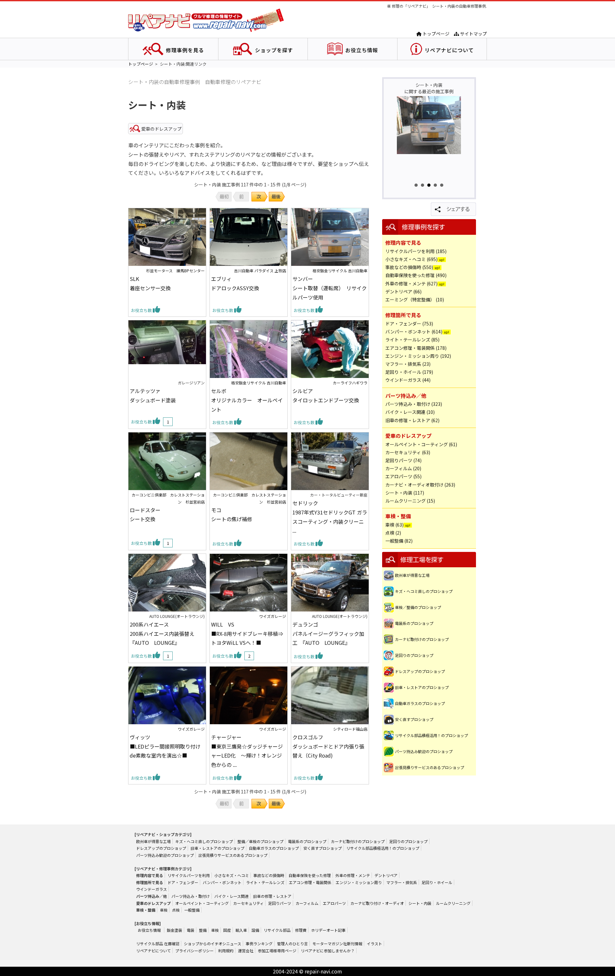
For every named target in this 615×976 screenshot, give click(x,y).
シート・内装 (419, 903)
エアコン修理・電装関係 (310, 882)
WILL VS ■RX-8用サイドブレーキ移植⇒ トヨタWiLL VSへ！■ (247, 633)
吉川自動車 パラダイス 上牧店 (260, 270)
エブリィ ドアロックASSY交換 (235, 283)
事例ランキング (259, 943)
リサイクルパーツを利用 (189, 875)
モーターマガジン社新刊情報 (337, 943)
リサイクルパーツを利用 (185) (416, 251)
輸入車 (241, 930)
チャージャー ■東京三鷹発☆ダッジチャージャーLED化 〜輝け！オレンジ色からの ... (247, 750)
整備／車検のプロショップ (260, 841)
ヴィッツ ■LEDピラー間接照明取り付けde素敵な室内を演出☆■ (165, 746)
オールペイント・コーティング (202, 903)
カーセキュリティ (248, 903)
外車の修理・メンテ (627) (411, 283)
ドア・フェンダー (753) (409, 323)
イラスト (374, 943)
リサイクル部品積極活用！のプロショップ (431, 735)
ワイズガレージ (272, 616)
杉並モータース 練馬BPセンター (175, 270)
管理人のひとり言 (292, 943)
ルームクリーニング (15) (410, 500)
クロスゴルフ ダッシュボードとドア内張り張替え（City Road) (328, 746)
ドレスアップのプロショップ (420, 671)
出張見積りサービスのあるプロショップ (429, 767)
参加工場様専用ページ (277, 950)
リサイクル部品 (277, 930)
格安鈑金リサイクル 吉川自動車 (340, 270)
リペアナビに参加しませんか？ (328, 950)
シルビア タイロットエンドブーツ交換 (325, 395)
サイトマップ (473, 33)
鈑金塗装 (174, 930)
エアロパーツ (334, 903)
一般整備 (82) (399, 540)
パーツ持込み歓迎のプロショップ (424, 751)
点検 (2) (393, 532)
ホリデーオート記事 (328, 930)
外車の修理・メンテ (352, 875)
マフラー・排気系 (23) (407, 364)
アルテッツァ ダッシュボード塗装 (153, 395)
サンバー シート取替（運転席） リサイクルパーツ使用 (329, 288)
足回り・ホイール (437, 882)
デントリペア (386, 875)
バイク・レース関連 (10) (410, 412)
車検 (164, 910)
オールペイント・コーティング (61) (421, 444)
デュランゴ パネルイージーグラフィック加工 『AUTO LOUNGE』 (328, 633)
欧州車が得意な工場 (412, 575)
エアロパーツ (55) (403, 476)
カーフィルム (307, 903)
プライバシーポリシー (194, 950)
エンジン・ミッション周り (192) (418, 356)
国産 (227, 930)
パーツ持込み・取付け (190, 896)
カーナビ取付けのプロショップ (422, 639)
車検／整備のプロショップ (418, 607)
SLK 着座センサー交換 (150, 283)
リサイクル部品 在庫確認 (157, 943)
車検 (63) (394, 524)
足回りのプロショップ (414, 655)
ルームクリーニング (453, 903)
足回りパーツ (279, 903)
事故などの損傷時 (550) (409, 267)
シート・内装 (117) (404, 492)
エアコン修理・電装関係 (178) (416, 348)
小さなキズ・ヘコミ (231, 875)
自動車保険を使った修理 (310, 875)
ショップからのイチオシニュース (212, 943)
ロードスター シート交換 (145, 514)
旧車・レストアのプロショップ (422, 687)
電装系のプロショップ (414, 623)
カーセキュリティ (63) (407, 452)
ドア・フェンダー (183, 882)
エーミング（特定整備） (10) (414, 299)
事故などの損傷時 (268, 875)
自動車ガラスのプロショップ (420, 703)
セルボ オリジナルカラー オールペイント (247, 400)
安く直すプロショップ (414, 719)
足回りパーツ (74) (403, 460)
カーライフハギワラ (350, 382)
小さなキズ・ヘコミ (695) (411, 259)
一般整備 (192, 910)
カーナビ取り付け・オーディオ (377, 903)
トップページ (435, 33)
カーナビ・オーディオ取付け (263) (420, 484)
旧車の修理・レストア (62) (412, 420)
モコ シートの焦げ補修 (231, 514)
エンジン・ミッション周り (359, 882)
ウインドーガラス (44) (407, 380)
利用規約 (226, 950)
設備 (255, 930)
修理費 (301, 930)
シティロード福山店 (350, 729)
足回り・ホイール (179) (409, 372)
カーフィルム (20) (403, 468)
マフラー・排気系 (401, 882)
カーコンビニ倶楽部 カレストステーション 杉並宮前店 (168, 498)
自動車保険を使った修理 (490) (416, 275)
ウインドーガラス (151, 889)
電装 (190, 930)
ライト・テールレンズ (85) (412, 339)
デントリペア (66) (403, 291)
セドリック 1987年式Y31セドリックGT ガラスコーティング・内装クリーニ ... (329, 516)
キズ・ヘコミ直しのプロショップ (424, 591)
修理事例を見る (185, 50)
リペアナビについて (449, 50)
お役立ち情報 (361, 50)
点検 (176, 910)
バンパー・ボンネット (222, 882)
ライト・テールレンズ (265, 882)
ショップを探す (274, 50)
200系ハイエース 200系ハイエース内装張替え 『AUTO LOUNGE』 (165, 633)
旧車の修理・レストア (272, 896)
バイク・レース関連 (231, 896)
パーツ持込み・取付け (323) (413, 404)
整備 (203, 930)
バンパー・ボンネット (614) (413, 331)
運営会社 (245, 950)
